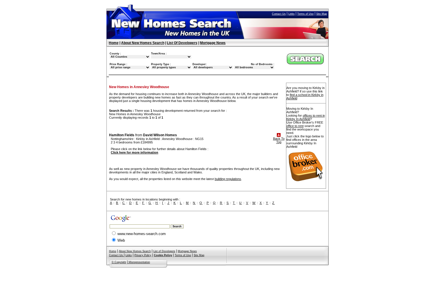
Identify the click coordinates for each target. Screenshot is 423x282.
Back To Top (279, 140)
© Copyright (119, 262)
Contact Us (279, 13)
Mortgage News (213, 43)
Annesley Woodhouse (177, 139)
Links (291, 13)
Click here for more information (134, 152)
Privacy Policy (142, 255)
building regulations (228, 179)
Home (114, 43)
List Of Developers (182, 43)
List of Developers (164, 251)
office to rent (295, 126)
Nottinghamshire (122, 139)
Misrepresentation (139, 262)
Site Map (321, 13)
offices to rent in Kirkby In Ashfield (305, 117)
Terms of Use (305, 13)
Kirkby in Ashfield (148, 139)
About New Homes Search (142, 43)
